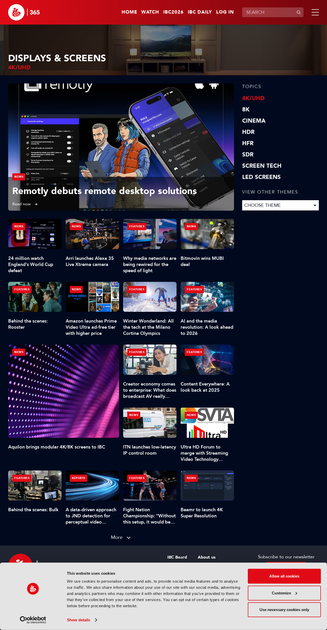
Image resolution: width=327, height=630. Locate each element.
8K (246, 109)
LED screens (261, 177)
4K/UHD (253, 98)
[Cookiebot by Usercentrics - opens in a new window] (33, 620)
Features (136, 226)
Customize (281, 593)
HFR (247, 143)
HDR (248, 132)
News (18, 177)
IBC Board (177, 557)
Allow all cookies (284, 576)
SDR (247, 154)
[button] (314, 12)
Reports (78, 478)
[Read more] (121, 147)
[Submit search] (298, 12)
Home (129, 12)
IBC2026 (173, 12)
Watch (150, 12)
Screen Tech (262, 166)
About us (206, 557)
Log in (225, 12)
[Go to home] (24, 12)
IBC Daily (200, 12)
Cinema (253, 121)
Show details (78, 620)
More (117, 537)
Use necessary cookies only (284, 609)
